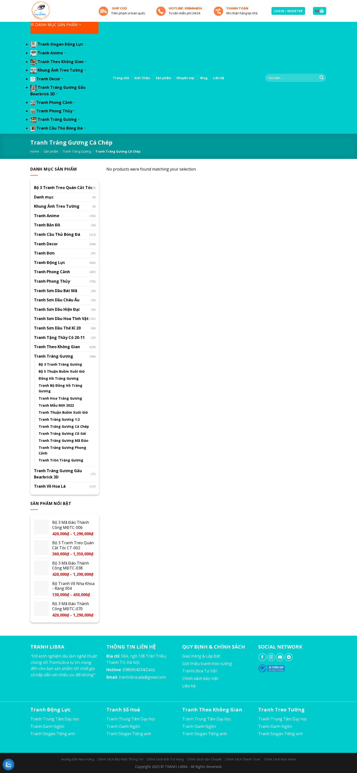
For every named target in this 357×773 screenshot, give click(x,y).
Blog (204, 78)
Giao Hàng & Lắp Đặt (201, 656)
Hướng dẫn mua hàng (77, 759)
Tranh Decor (48, 79)
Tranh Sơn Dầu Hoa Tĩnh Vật (61, 318)
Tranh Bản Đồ (47, 225)
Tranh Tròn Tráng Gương (61, 460)
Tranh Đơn (44, 253)
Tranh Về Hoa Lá (50, 486)
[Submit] (321, 78)
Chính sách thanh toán (242, 759)
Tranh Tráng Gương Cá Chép (64, 426)
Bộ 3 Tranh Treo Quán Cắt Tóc (63, 187)
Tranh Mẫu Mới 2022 (56, 405)
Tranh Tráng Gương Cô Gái (62, 433)
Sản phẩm (163, 78)
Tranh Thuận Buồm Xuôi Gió (63, 412)
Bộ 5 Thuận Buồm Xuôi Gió (62, 371)
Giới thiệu (142, 78)
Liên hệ (218, 78)
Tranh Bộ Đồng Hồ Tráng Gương (60, 388)
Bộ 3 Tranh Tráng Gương (60, 364)
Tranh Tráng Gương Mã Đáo (63, 440)
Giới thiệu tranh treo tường (207, 663)
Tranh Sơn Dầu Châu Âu (56, 300)
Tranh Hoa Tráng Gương (60, 398)
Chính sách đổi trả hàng (165, 759)
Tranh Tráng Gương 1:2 (59, 419)
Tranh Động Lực (49, 262)
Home (34, 151)
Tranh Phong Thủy (54, 111)
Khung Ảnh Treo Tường (60, 70)
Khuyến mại (186, 78)
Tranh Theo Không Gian (61, 61)
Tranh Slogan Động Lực (60, 44)
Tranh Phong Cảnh (54, 102)
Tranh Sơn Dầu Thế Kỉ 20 (57, 328)
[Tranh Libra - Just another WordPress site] (60, 11)
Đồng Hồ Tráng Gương (59, 378)
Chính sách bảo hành (280, 759)
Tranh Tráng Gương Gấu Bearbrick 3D (58, 474)
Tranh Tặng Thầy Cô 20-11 (59, 337)
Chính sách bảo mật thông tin (120, 759)
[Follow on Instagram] (271, 657)
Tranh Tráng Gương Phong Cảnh (62, 450)
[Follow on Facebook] (262, 657)
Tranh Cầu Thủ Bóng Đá (59, 128)
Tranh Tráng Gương (57, 119)
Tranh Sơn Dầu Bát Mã (55, 290)
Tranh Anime (50, 53)
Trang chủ (121, 78)
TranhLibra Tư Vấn (199, 671)
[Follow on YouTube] (280, 657)
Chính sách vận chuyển (204, 759)
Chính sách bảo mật (200, 678)
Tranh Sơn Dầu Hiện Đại (57, 309)
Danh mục (43, 197)
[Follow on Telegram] (289, 657)
